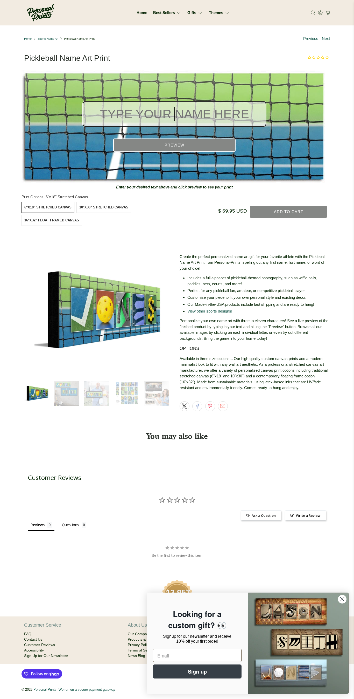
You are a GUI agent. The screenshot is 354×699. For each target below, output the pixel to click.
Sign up (197, 671)
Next (326, 38)
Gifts (191, 12)
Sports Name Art (48, 38)
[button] (327, 12)
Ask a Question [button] (264, 515)
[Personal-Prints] (40, 13)
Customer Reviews (39, 645)
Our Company (139, 634)
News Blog (136, 656)
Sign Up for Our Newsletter (46, 656)
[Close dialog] (342, 599)
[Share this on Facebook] (197, 406)
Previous (310, 38)
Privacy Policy (139, 645)
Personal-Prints (44, 689)
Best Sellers (164, 12)
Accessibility (34, 650)
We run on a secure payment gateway (87, 689)
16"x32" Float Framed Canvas (51, 220)
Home (142, 12)
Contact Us (33, 639)
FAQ (27, 634)
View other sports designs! (209, 311)
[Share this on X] (184, 406)
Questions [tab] (70, 524)
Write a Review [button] (308, 515)
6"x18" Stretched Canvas (48, 207)
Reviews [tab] (38, 524)
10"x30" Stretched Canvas (103, 207)
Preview (174, 145)
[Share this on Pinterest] (210, 406)
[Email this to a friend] (223, 406)
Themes (216, 12)
